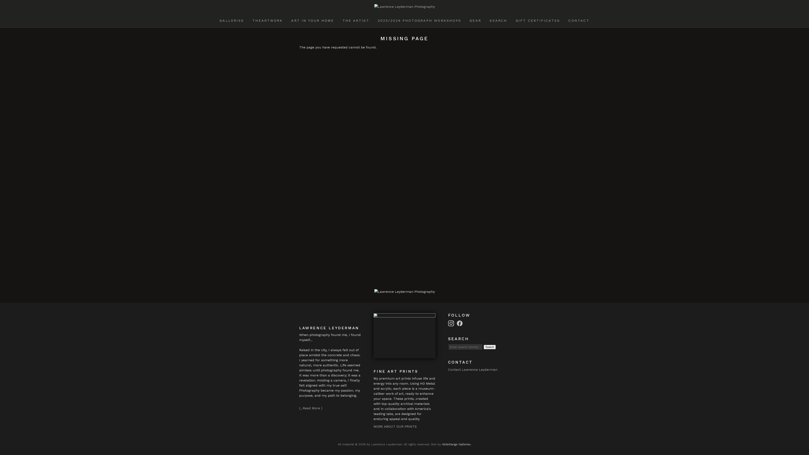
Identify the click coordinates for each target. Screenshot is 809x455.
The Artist (356, 21)
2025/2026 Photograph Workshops (419, 21)
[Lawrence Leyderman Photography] (404, 7)
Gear (475, 21)
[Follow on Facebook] (460, 323)
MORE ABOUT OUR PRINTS (395, 426)
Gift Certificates (538, 21)
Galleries (232, 21)
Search (498, 21)
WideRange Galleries (456, 444)
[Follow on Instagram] (451, 323)
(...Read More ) (310, 408)
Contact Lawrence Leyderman (472, 370)
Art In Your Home (312, 21)
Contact (578, 21)
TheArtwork (267, 21)
